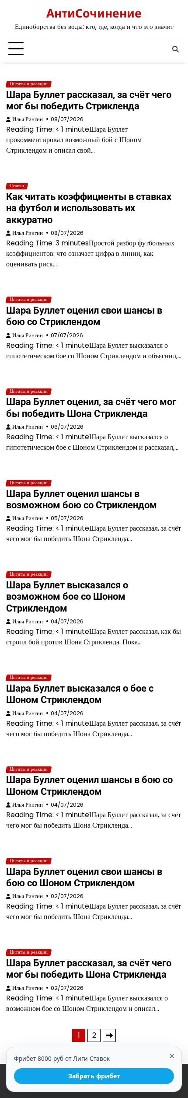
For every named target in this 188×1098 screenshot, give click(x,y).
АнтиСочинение (94, 13)
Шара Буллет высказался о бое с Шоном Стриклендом (79, 694)
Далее (109, 1035)
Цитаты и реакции (29, 84)
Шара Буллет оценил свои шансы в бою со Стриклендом (84, 316)
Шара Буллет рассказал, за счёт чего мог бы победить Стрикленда (88, 100)
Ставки (17, 186)
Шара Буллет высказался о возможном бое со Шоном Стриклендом (67, 597)
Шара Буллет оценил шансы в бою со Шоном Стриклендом (89, 785)
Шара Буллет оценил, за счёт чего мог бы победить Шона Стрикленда (91, 407)
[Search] (175, 49)
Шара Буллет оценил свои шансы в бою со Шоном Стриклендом (84, 877)
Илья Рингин (27, 119)
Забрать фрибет (94, 1076)
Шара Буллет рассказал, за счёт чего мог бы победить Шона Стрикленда (88, 969)
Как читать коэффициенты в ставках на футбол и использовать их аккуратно (88, 208)
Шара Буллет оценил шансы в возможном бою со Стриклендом (81, 499)
